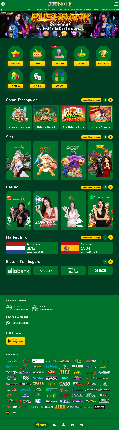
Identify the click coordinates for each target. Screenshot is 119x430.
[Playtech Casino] (45, 210)
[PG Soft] (73, 160)
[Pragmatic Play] (18, 160)
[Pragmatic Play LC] (18, 210)
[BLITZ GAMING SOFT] (100, 160)
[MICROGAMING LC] (100, 210)
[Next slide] (110, 100)
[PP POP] (45, 160)
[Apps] (54, 425)
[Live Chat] (81, 425)
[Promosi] (72, 425)
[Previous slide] (105, 100)
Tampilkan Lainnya (91, 100)
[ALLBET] (73, 210)
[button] (115, 24)
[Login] (63, 425)
